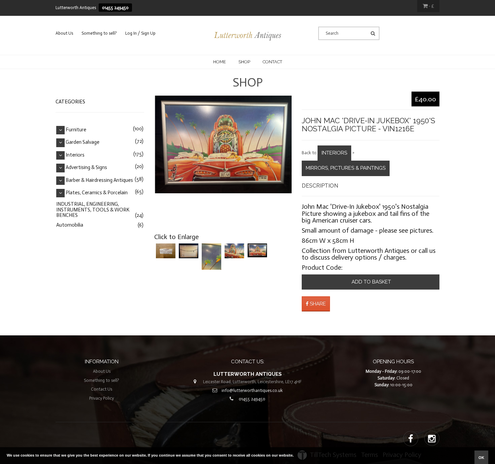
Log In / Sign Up (140, 33)
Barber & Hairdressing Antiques (99, 180)
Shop (244, 61)
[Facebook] (410, 439)
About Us (64, 33)
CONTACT (272, 61)
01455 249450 (115, 7)
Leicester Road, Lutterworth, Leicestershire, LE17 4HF (252, 381)
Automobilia (69, 225)
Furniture (76, 130)
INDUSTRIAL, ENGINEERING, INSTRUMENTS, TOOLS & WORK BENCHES (92, 209)
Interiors (334, 153)
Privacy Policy (101, 398)
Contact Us (101, 389)
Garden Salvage (82, 142)
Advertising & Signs (86, 168)
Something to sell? (99, 33)
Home (219, 61)
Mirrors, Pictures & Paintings (346, 168)
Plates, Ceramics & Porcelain (97, 193)
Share (317, 304)
